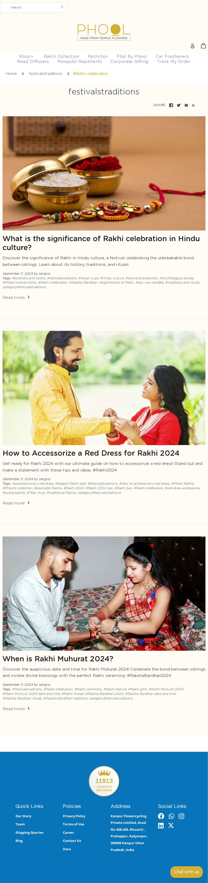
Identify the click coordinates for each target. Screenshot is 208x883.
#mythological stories (177, 278)
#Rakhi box (123, 488)
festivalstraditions (45, 74)
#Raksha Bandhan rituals (22, 698)
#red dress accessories (182, 488)
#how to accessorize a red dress (144, 483)
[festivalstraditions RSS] (192, 105)
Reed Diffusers (33, 62)
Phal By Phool (132, 57)
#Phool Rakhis (182, 483)
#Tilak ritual (36, 493)
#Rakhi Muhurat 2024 (166, 689)
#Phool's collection (17, 488)
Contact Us (72, 840)
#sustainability (14, 493)
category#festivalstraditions (24, 287)
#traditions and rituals (182, 282)
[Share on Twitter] (179, 105)
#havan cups (88, 278)
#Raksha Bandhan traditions (65, 698)
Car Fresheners (172, 57)
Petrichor (98, 57)
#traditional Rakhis (61, 493)
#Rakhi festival (114, 689)
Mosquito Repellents (80, 62)
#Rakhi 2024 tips (98, 488)
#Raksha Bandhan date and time (150, 694)
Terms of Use (73, 824)
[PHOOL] (104, 21)
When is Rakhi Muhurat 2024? (58, 659)
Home (11, 74)
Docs (67, 849)
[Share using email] (186, 105)
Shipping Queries (29, 832)
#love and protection (141, 278)
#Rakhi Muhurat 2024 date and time (31, 694)
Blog (19, 840)
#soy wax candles (149, 282)
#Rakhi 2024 (73, 488)
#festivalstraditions (61, 278)
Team (20, 824)
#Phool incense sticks (19, 282)
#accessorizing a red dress (32, 483)
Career (68, 832)
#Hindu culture (112, 278)
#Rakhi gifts (137, 689)
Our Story (23, 816)
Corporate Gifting (129, 62)
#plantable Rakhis (48, 488)
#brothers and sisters (28, 278)
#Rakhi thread (72, 694)
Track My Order (174, 62)
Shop (26, 57)
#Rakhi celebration (52, 282)
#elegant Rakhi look (70, 483)
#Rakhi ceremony (88, 689)
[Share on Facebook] (171, 105)
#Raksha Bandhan (83, 282)
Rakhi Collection (61, 57)
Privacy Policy (74, 816)
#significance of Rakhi (116, 282)
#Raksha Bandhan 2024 (104, 694)
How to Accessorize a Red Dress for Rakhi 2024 (91, 453)
